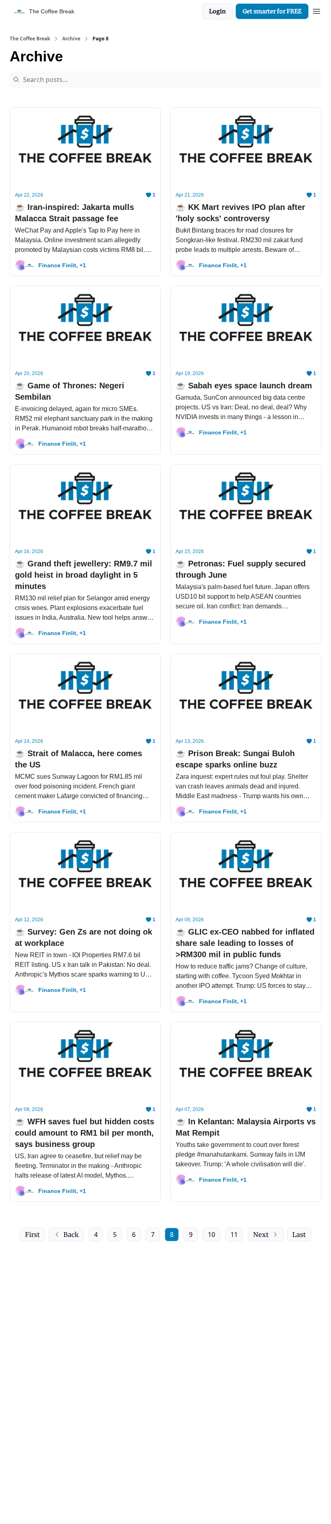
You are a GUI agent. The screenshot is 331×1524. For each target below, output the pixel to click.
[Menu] (316, 10)
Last (299, 1235)
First (32, 1235)
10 (211, 1234)
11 (234, 1234)
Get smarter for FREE (272, 11)
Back (71, 1235)
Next (261, 1235)
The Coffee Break (30, 39)
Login (217, 11)
